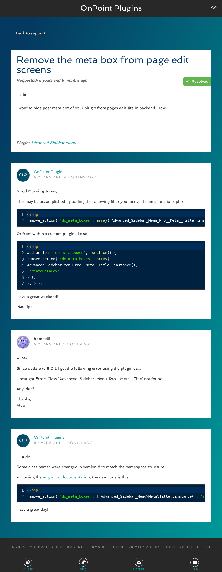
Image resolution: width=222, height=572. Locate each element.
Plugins (27, 569)
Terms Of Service (106, 546)
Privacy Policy (144, 546)
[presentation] (115, 265)
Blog (83, 569)
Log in (203, 546)
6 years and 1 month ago (63, 344)
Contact (138, 569)
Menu (195, 568)
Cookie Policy (178, 546)
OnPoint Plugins (111, 8)
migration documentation (66, 477)
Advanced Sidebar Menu (53, 142)
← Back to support (28, 33)
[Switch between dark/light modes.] (214, 8)
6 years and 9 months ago (65, 177)
